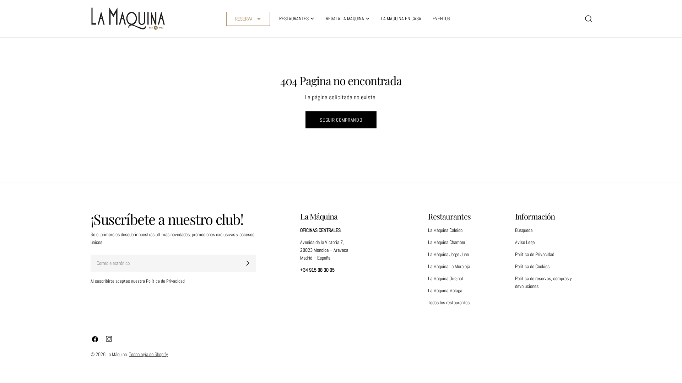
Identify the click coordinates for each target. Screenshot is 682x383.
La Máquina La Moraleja (449, 266)
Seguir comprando (341, 120)
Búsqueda (523, 230)
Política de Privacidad (534, 254)
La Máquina (117, 354)
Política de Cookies (532, 266)
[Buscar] (588, 19)
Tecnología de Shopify (148, 354)
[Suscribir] (247, 263)
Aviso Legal (525, 242)
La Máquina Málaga (445, 290)
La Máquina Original (445, 278)
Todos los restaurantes (449, 302)
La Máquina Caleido (445, 230)
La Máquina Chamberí (447, 242)
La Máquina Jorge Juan (448, 254)
